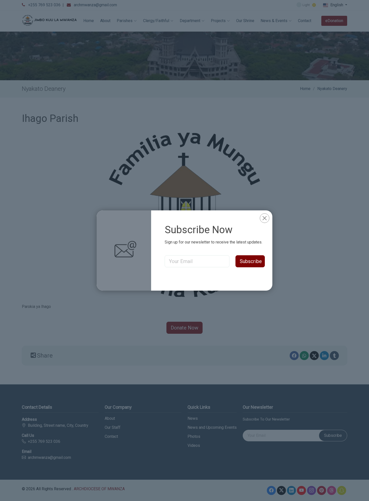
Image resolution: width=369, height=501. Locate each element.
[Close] (264, 218)
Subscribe (251, 261)
